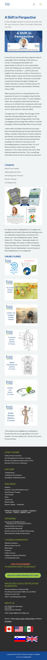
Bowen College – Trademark (14, 504)
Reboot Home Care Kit (12, 545)
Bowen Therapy (11, 179)
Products (8, 550)
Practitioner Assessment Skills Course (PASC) (20, 592)
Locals (29, 512)
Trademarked (27, 657)
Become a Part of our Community (16, 463)
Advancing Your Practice (14, 175)
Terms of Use (32, 436)
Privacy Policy (10, 439)
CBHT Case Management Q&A (15, 597)
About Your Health (26, 24)
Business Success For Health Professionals (19, 531)
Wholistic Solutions (11, 543)
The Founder (9, 494)
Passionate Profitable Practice (15, 522)
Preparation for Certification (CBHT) (18, 523)
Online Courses (10, 553)
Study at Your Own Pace (13, 455)
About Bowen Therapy (12, 492)
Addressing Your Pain (13, 172)
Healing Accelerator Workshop (15, 555)
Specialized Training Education (15, 477)
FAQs (7, 497)
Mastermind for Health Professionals (17, 533)
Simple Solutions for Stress (14, 526)
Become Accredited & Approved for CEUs (19, 460)
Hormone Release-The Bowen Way (17, 589)
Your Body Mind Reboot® (13, 528)
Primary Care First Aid (12, 594)
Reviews (7, 487)
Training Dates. (10, 473)
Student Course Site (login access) (16, 490)
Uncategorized (10, 182)
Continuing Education (12, 558)
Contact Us (9, 499)
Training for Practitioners (13, 475)
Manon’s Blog (9, 502)
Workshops (9, 548)
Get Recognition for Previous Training (18, 458)
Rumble (22, 512)
